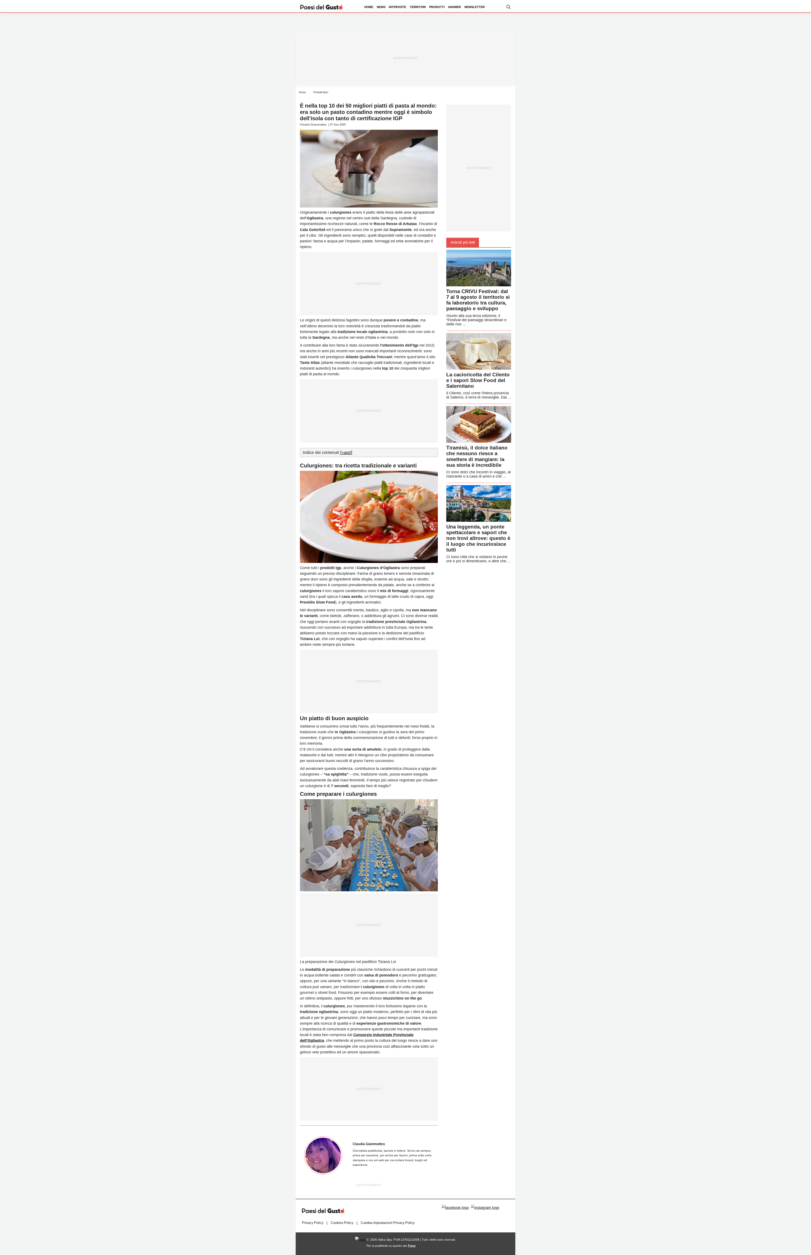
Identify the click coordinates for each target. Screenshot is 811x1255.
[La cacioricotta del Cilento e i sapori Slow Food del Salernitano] (478, 351)
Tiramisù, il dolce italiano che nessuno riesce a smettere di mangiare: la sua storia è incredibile (477, 456)
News (381, 7)
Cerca (777, 23)
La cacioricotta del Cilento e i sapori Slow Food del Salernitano (478, 380)
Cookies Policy (342, 1223)
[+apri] (346, 452)
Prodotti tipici (320, 92)
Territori (418, 7)
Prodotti (437, 7)
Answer (454, 7)
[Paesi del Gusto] (321, 7)
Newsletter (474, 7)
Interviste (397, 7)
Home (368, 7)
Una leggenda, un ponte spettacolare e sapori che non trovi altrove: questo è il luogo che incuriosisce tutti (478, 538)
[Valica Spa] (360, 1239)
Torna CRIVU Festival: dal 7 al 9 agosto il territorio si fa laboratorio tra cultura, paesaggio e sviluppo (478, 299)
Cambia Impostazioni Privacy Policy (388, 1223)
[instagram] (485, 1207)
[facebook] (455, 1207)
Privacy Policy (312, 1223)
